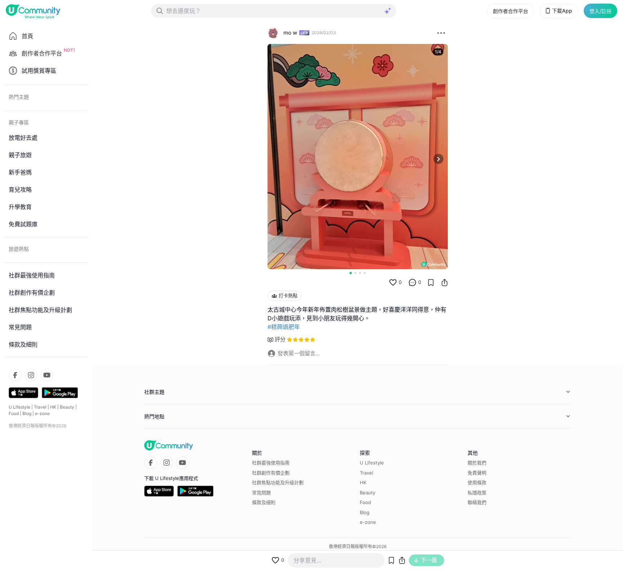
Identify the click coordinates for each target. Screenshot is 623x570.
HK (53, 407)
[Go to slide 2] (355, 273)
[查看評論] (412, 282)
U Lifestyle (19, 407)
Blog (26, 413)
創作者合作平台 (510, 11)
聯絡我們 (477, 502)
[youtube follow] (46, 375)
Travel (40, 407)
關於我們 (477, 463)
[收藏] (431, 282)
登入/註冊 (600, 11)
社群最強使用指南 (271, 463)
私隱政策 (477, 492)
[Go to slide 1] (350, 273)
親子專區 (19, 122)
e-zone (42, 413)
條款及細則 (263, 502)
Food (14, 413)
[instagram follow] (31, 375)
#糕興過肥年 (284, 326)
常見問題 (261, 492)
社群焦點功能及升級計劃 (278, 482)
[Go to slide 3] (360, 273)
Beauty (67, 407)
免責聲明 (477, 473)
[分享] (444, 282)
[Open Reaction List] (441, 32)
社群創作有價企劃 (271, 473)
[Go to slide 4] (365, 273)
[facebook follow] (15, 375)
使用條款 (477, 482)
